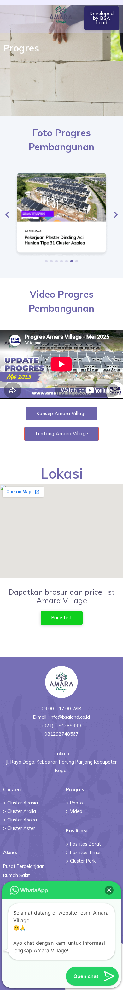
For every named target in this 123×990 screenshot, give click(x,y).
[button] (101, 18)
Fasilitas (76, 831)
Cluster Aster (21, 828)
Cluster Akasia (22, 803)
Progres (75, 790)
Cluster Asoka (22, 820)
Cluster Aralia (21, 811)
